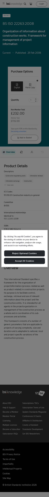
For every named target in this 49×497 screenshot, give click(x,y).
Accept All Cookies (24, 261)
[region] (24, 248)
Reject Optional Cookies (24, 253)
